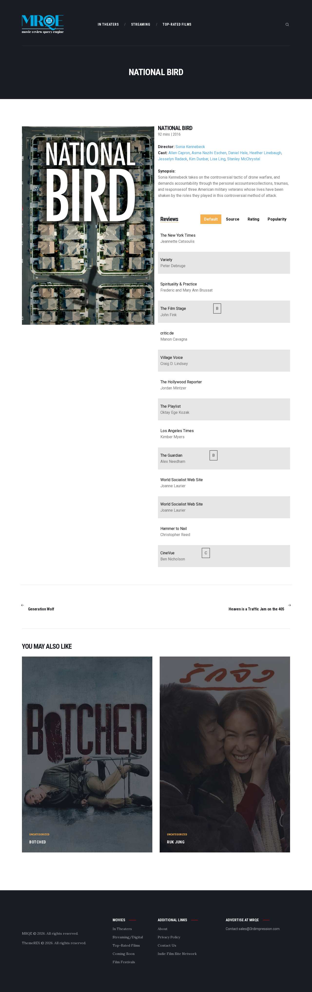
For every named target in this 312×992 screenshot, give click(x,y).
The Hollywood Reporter (181, 382)
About (162, 929)
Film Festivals (124, 962)
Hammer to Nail (173, 528)
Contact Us (167, 945)
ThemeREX (31, 943)
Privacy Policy (169, 937)
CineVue (167, 553)
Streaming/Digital (128, 937)
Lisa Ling (217, 159)
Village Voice (171, 357)
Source (232, 219)
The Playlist (170, 406)
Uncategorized (39, 834)
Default (211, 219)
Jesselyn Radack (172, 159)
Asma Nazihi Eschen (209, 153)
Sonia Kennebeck (190, 146)
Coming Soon (124, 954)
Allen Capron (179, 153)
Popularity (277, 219)
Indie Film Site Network (177, 954)
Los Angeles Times (177, 430)
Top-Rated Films (126, 945)
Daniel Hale (238, 153)
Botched (37, 842)
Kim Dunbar (198, 159)
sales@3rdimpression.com (259, 929)
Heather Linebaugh (265, 153)
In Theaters (122, 929)
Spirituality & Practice (178, 284)
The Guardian (171, 455)
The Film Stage (173, 308)
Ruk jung (176, 842)
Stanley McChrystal (243, 159)
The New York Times (177, 235)
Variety (166, 259)
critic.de (167, 333)
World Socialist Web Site (181, 479)
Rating (253, 219)
